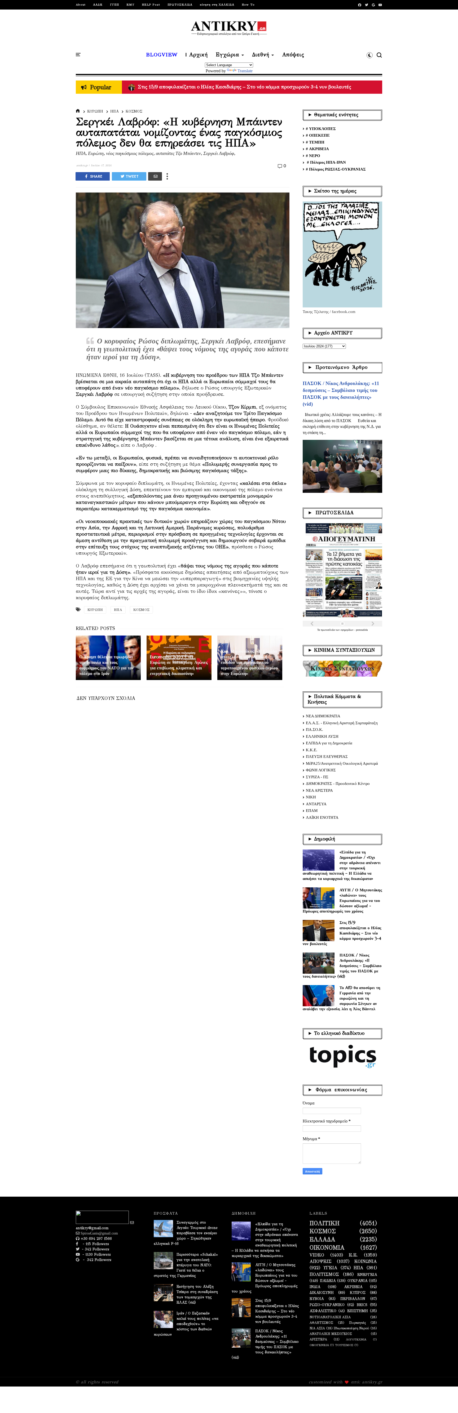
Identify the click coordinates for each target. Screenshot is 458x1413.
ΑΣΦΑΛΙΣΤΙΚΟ (323, 1311)
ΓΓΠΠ (114, 4)
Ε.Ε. (353, 1255)
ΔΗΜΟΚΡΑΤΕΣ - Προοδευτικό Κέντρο (338, 783)
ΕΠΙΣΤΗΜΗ (357, 1311)
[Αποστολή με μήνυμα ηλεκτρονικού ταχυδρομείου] (155, 176)
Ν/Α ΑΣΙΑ (317, 1328)
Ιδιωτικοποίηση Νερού (351, 1328)
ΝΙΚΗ (311, 797)
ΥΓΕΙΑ (330, 1268)
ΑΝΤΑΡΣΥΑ (316, 804)
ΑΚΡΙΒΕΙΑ (353, 1287)
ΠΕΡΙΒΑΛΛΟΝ (352, 1299)
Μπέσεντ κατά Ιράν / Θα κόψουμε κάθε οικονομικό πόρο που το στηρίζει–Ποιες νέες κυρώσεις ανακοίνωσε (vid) (258, 87)
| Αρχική (197, 55)
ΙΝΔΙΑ (315, 1287)
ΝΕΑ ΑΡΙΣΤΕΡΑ (319, 790)
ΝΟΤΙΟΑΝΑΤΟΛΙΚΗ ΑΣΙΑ (330, 1317)
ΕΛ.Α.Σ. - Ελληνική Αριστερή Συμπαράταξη (342, 723)
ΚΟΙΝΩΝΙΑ (365, 1261)
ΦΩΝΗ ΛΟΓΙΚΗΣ (321, 770)
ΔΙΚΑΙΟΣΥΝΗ (322, 1293)
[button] (370, 55)
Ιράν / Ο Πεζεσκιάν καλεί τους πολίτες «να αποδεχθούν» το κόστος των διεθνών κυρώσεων (186, 1324)
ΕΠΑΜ (312, 810)
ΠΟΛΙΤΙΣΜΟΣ (324, 1274)
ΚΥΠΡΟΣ (357, 1293)
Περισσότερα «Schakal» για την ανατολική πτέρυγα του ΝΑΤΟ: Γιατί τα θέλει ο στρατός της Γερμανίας (186, 1265)
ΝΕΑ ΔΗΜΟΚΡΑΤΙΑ (323, 716)
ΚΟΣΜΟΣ (134, 111)
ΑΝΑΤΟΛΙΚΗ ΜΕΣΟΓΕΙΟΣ (331, 1334)
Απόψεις (293, 55)
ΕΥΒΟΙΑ (317, 1299)
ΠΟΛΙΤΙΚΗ (325, 1223)
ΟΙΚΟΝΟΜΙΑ (327, 1247)
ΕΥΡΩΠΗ (95, 111)
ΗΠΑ (114, 111)
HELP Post (151, 4)
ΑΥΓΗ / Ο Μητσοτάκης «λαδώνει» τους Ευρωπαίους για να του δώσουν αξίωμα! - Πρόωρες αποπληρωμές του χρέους (342, 900)
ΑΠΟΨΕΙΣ (321, 1261)
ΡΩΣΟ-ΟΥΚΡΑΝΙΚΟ (327, 1305)
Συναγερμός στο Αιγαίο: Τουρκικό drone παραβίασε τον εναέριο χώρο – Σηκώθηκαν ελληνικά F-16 (186, 1233)
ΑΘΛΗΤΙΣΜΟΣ (321, 1323)
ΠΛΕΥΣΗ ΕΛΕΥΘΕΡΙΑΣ (327, 756)
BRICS (362, 1305)
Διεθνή (260, 55)
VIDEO (317, 1255)
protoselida (362, 629)
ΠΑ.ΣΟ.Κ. (314, 729)
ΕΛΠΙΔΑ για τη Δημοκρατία (329, 743)
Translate (245, 71)
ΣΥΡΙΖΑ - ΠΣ (317, 777)
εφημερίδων (347, 629)
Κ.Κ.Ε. (311, 750)
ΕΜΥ (130, 4)
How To (248, 4)
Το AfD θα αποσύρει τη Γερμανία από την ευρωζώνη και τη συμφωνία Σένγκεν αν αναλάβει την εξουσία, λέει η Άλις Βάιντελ (341, 998)
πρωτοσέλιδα (328, 629)
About (81, 4)
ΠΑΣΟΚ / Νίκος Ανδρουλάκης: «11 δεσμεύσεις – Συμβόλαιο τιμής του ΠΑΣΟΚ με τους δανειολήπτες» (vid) (342, 966)
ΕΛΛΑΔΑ (322, 1239)
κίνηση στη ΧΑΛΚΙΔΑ (217, 4)
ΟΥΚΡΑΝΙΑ (357, 1281)
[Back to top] (445, 1400)
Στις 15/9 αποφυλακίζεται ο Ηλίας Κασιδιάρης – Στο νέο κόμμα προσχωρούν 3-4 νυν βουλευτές (342, 933)
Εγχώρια (227, 55)
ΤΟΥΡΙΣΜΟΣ (344, 1345)
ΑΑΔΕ (98, 4)
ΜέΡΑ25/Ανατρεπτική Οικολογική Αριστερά (342, 763)
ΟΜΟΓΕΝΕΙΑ (319, 1345)
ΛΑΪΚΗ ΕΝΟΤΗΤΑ (322, 817)
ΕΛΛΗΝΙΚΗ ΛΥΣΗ (322, 736)
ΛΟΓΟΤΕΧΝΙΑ (356, 1339)
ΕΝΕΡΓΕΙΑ (367, 1275)
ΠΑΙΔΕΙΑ (328, 1281)
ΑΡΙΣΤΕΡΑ (318, 1339)
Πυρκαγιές (357, 1323)
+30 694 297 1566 (96, 1238)
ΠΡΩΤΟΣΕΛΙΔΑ (180, 4)
